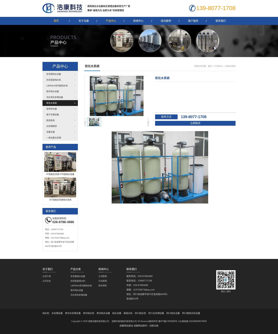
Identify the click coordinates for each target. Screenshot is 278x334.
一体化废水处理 (53, 137)
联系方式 (166, 116)
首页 (56, 20)
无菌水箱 (50, 132)
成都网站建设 (126, 325)
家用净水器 (51, 109)
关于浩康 (84, 20)
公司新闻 (102, 276)
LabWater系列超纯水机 (57, 85)
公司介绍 (46, 276)
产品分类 (75, 269)
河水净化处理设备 (54, 97)
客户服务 (193, 20)
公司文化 (46, 281)
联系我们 (221, 20)
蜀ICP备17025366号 (167, 321)
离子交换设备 (52, 114)
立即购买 (195, 123)
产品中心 (111, 20)
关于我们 (47, 269)
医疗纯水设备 (52, 91)
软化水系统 (51, 103)
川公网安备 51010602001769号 (192, 321)
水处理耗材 (51, 126)
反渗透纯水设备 (53, 74)
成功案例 (166, 20)
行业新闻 (102, 281)
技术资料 (102, 285)
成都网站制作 (140, 325)
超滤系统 (50, 120)
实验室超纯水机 (53, 80)
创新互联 (153, 325)
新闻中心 (138, 20)
